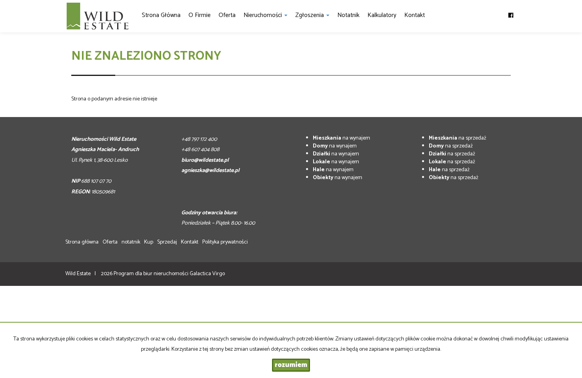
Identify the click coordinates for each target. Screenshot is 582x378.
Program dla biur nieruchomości (152, 273)
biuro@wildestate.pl (205, 160)
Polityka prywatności (225, 242)
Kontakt (414, 15)
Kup (148, 242)
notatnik (348, 15)
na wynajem (341, 138)
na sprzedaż (457, 138)
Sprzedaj (167, 242)
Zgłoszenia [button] (310, 15)
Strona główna (161, 15)
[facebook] (511, 12)
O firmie (199, 15)
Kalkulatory (381, 15)
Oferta (227, 15)
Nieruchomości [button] (263, 15)
